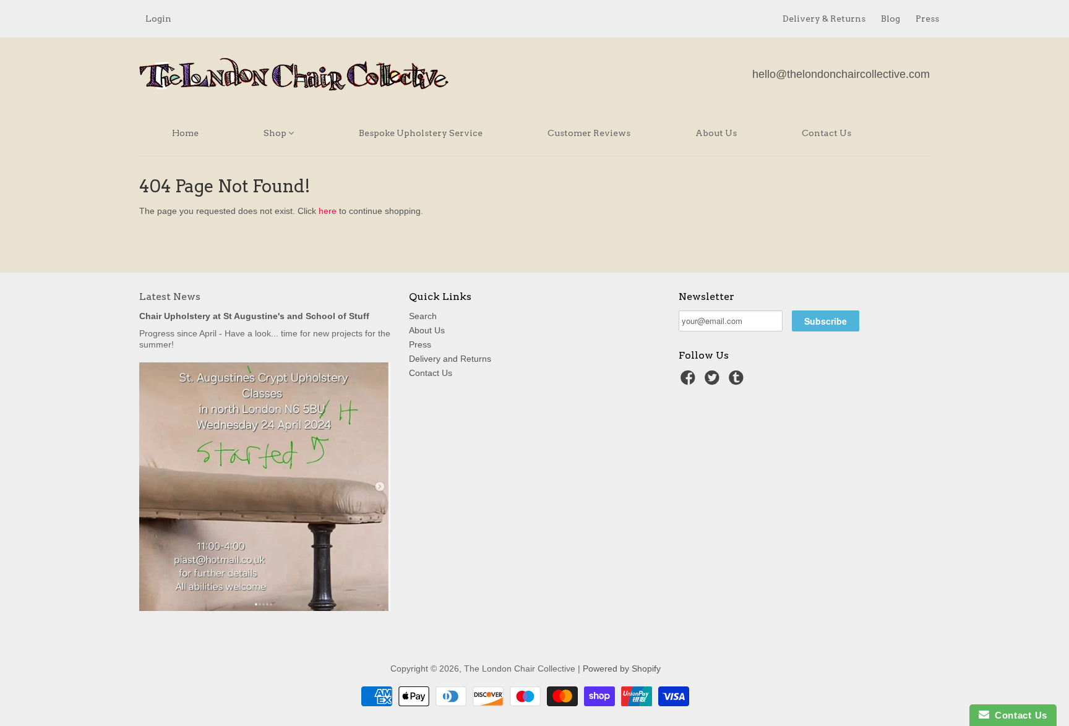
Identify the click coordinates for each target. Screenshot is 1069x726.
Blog (890, 18)
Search (423, 316)
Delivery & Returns (824, 18)
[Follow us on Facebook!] (689, 381)
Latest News (169, 296)
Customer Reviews (588, 133)
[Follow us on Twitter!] (714, 381)
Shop (276, 133)
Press (927, 18)
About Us (716, 133)
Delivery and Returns (450, 359)
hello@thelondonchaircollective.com (841, 74)
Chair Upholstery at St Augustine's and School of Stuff (254, 316)
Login (158, 18)
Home (185, 133)
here (328, 211)
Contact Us (826, 133)
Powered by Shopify (622, 668)
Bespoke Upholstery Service (421, 133)
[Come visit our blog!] (738, 381)
